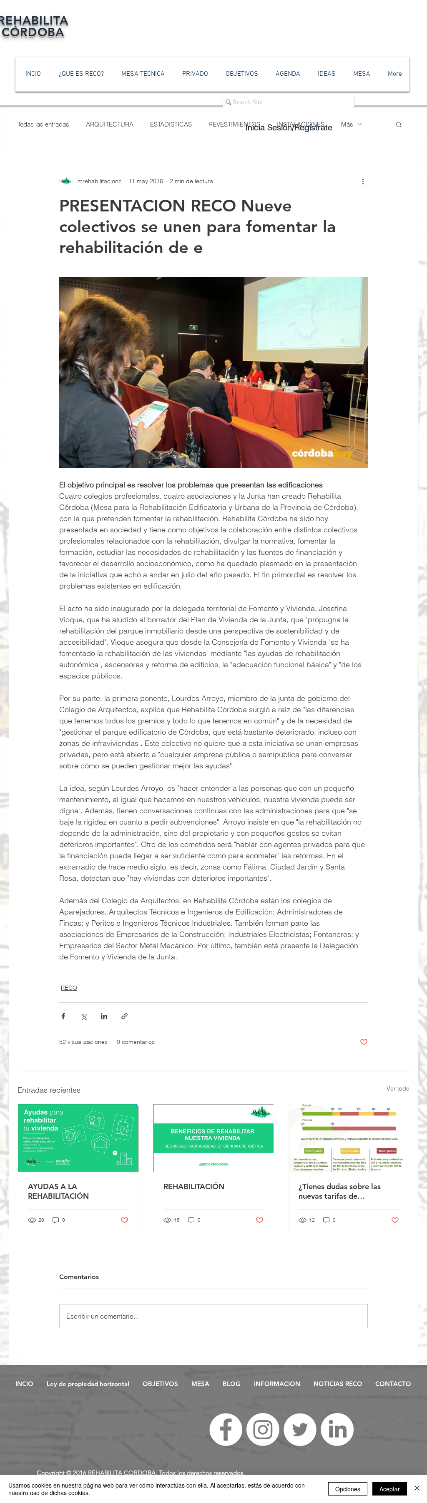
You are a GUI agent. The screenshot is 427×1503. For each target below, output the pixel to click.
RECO (69, 987)
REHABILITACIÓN (193, 1186)
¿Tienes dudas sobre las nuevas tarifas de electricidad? (340, 1191)
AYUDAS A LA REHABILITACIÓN (58, 1191)
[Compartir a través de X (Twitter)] (84, 1016)
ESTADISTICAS (171, 124)
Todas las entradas (43, 124)
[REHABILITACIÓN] (213, 1138)
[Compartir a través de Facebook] (63, 1016)
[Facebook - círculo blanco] (225, 1429)
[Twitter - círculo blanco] (300, 1429)
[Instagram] (262, 1429)
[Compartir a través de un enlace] (124, 1016)
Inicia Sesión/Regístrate (288, 127)
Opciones (347, 1489)
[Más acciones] (363, 181)
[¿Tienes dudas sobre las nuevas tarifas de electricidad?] (349, 1138)
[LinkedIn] (337, 1429)
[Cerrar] (417, 1488)
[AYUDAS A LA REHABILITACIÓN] (78, 1138)
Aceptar (389, 1489)
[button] (399, 124)
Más (347, 124)
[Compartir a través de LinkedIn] (104, 1016)
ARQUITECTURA (109, 124)
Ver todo (398, 1088)
